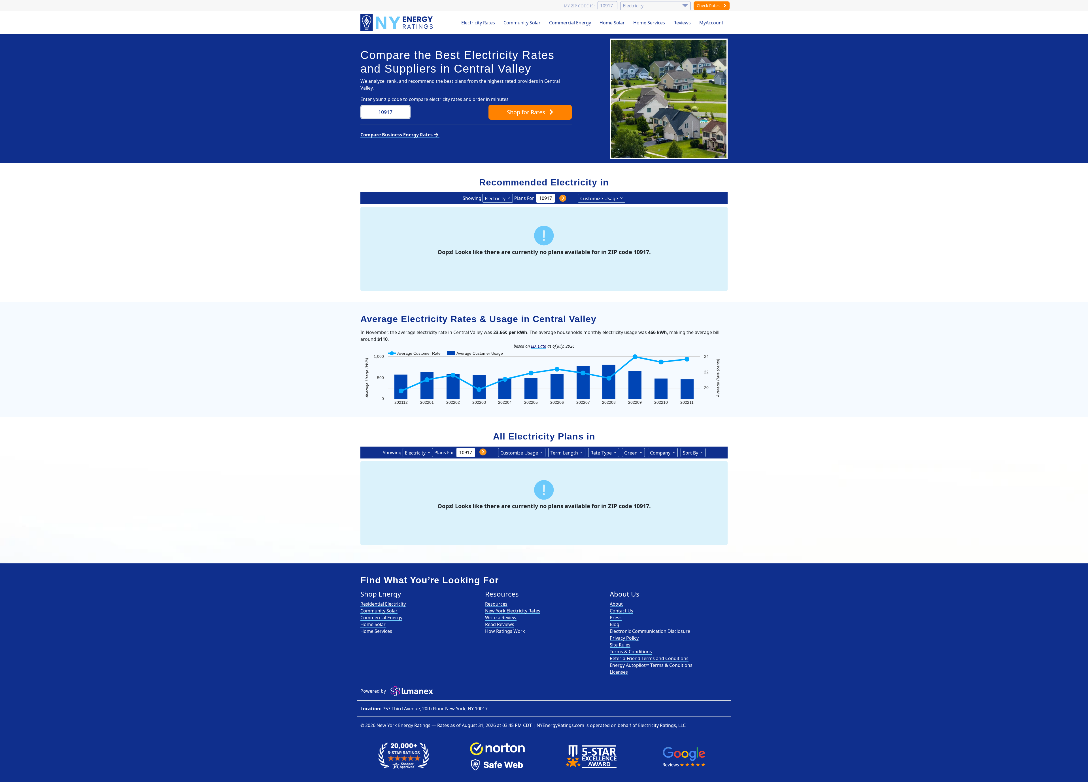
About (616, 604)
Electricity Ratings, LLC (662, 725)
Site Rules (620, 645)
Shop (526, 112)
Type (601, 453)
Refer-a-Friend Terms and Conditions (649, 658)
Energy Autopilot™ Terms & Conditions (651, 665)
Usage (599, 198)
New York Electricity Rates (512, 611)
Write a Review (501, 617)
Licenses (619, 672)
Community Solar (522, 23)
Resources (496, 604)
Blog (614, 624)
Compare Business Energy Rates (399, 134)
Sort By (690, 453)
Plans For (524, 198)
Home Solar (612, 23)
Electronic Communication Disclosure (650, 631)
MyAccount (711, 23)
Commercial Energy (570, 23)
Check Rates (709, 5)
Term (564, 453)
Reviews (682, 23)
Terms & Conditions (631, 651)
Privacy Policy (624, 638)
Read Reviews (499, 624)
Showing (472, 198)
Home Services (649, 23)
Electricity (495, 198)
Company (660, 453)
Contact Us (621, 611)
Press (616, 617)
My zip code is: (579, 6)
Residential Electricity (383, 604)
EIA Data (538, 346)
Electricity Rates (478, 23)
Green (631, 453)
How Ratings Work (505, 631)
